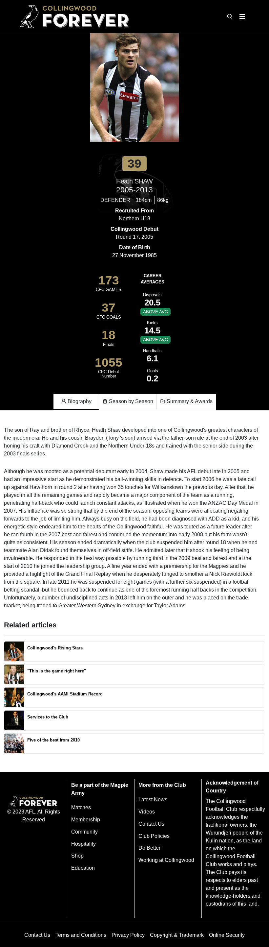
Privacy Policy (128, 935)
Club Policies (154, 836)
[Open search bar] (229, 16)
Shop (77, 856)
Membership (85, 819)
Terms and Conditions (80, 935)
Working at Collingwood (166, 860)
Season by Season (130, 401)
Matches (81, 807)
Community (84, 832)
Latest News (152, 799)
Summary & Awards (189, 401)
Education (83, 868)
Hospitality (83, 844)
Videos (146, 811)
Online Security (227, 935)
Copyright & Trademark (177, 935)
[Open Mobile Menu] (242, 16)
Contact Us (151, 824)
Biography (79, 401)
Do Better (149, 848)
